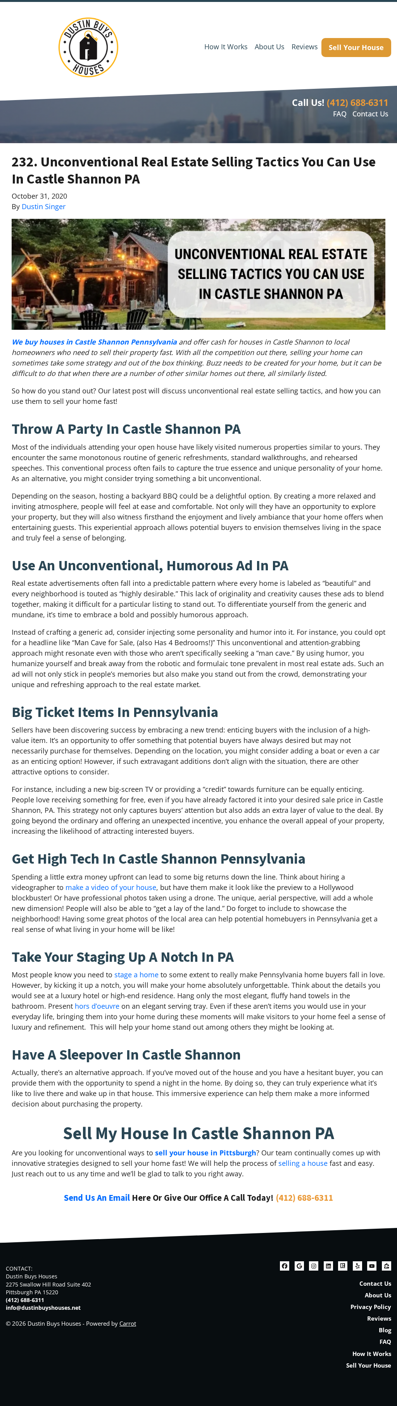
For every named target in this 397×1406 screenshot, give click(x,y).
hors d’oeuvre (97, 1006)
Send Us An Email (97, 1198)
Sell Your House (356, 47)
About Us (270, 46)
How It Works (226, 46)
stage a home (136, 974)
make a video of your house (111, 887)
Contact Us (370, 113)
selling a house (303, 1163)
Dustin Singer (44, 206)
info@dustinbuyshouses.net (43, 1307)
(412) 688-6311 (357, 102)
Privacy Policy (370, 1307)
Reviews (305, 46)
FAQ (340, 113)
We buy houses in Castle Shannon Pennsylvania (94, 341)
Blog (385, 1330)
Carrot (127, 1323)
